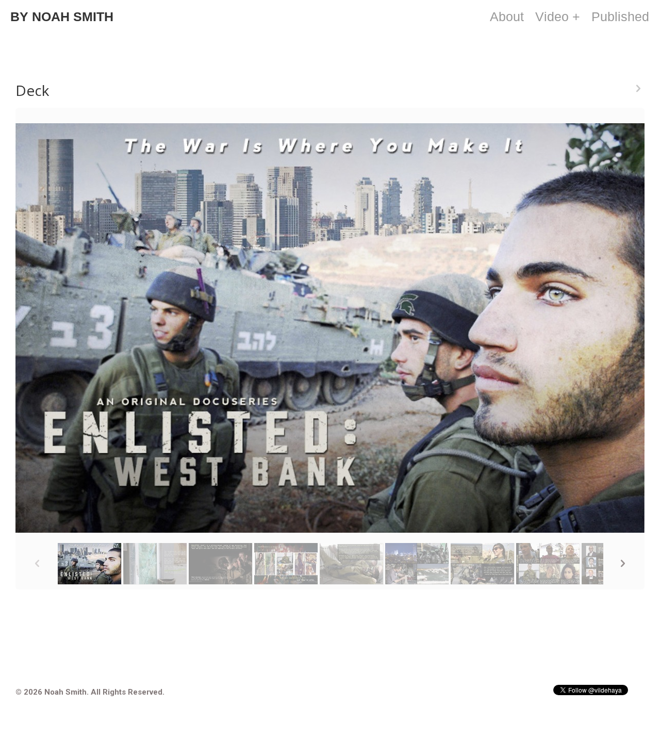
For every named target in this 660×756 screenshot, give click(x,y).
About (507, 16)
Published (620, 16)
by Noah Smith (61, 16)
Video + (557, 16)
